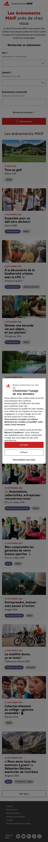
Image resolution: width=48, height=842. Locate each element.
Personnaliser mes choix (24, 459)
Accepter (24, 445)
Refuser (24, 452)
